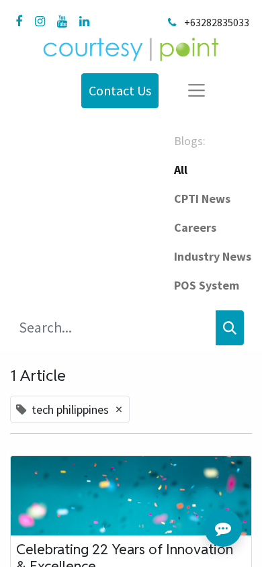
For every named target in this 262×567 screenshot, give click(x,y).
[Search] (230, 327)
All (180, 169)
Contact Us (120, 90)
